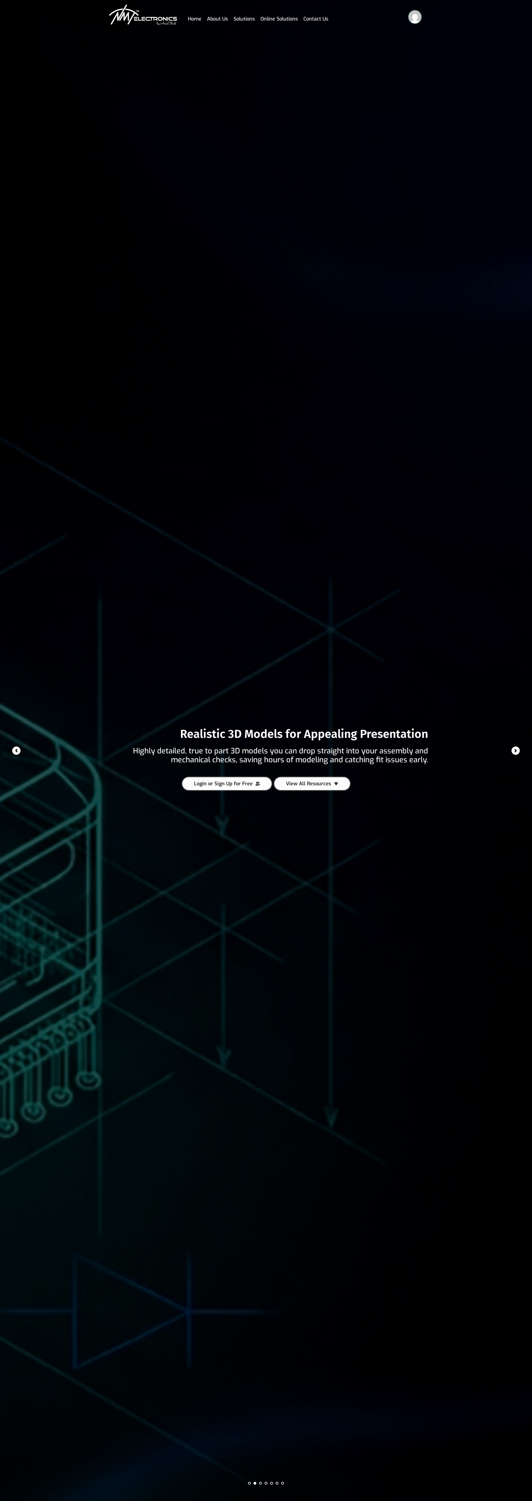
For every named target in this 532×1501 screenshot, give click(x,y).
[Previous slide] (16, 750)
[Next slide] (516, 750)
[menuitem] (194, 15)
